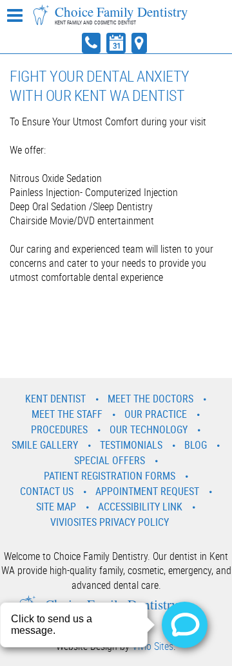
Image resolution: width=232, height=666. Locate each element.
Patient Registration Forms (109, 476)
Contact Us (46, 491)
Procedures (59, 429)
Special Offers (109, 460)
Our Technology (149, 429)
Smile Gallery (45, 445)
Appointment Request (147, 491)
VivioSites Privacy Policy (109, 522)
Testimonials (131, 445)
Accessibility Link (140, 507)
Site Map (56, 507)
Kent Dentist (55, 399)
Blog (195, 445)
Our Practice (155, 414)
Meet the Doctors (150, 399)
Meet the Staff (67, 414)
